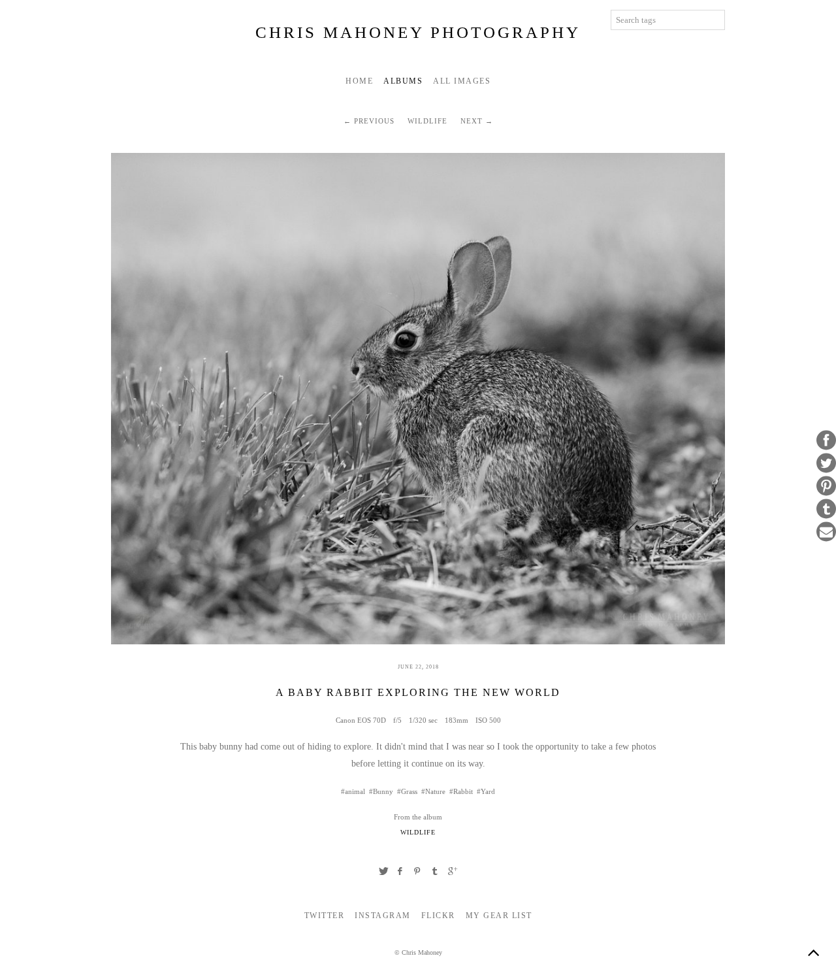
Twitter (324, 915)
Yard (488, 791)
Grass (409, 791)
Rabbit (463, 791)
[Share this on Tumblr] (826, 509)
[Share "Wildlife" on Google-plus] (452, 871)
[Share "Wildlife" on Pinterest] (418, 871)
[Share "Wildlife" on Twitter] (383, 871)
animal (355, 791)
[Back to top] (813, 952)
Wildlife (427, 121)
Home (359, 81)
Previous (374, 121)
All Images (461, 81)
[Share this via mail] (826, 532)
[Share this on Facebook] (826, 440)
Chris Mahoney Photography (418, 32)
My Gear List (499, 915)
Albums (403, 81)
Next (471, 121)
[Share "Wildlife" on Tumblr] (434, 871)
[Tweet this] (826, 463)
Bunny (383, 791)
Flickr (438, 915)
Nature (435, 791)
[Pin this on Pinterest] (826, 486)
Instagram (383, 915)
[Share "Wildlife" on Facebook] (400, 871)
